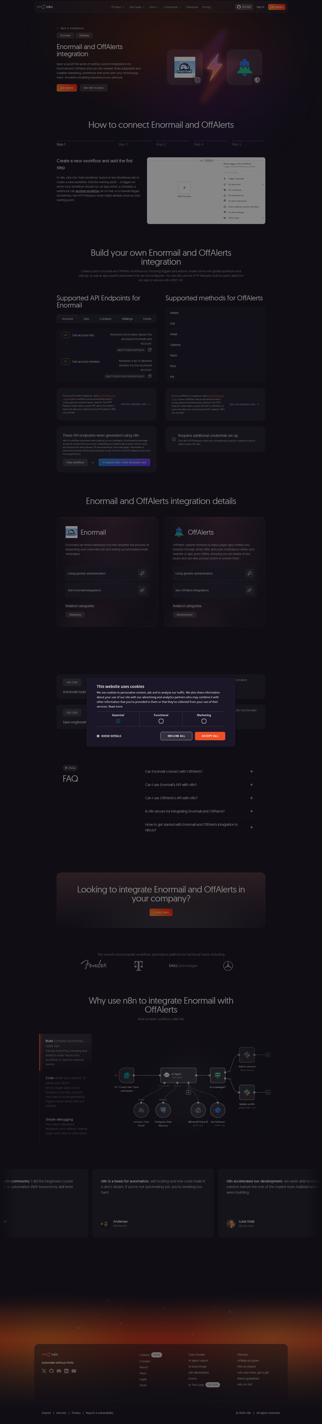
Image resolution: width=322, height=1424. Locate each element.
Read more (115, 706)
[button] (109, 736)
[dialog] (161, 712)
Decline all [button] (176, 736)
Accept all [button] (210, 736)
